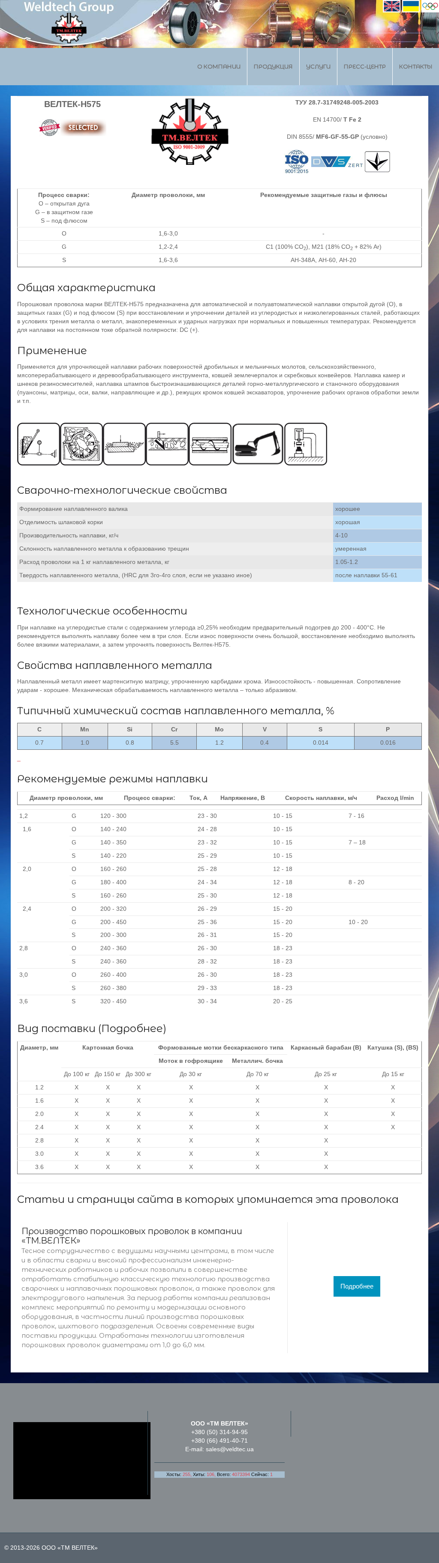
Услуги (318, 66)
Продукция (273, 66)
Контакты (416, 66)
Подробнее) (133, 1028)
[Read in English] (391, 5)
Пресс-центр (365, 66)
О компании (219, 66)
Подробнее (356, 1286)
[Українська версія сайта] (411, 5)
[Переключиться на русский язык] (430, 5)
